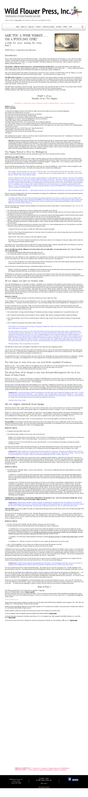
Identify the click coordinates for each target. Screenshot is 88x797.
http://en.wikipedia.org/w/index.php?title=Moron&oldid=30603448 (32, 613)
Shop (31, 769)
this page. (42, 590)
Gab (58, 768)
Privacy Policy (18, 20)
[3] (31, 202)
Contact (78, 595)
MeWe (55, 768)
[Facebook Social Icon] (69, 779)
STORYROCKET (65, 768)
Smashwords (64, 769)
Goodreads (55, 769)
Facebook (51, 768)
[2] (23, 63)
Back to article (12, 617)
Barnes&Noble (49, 769)
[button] (82, 27)
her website (44, 768)
